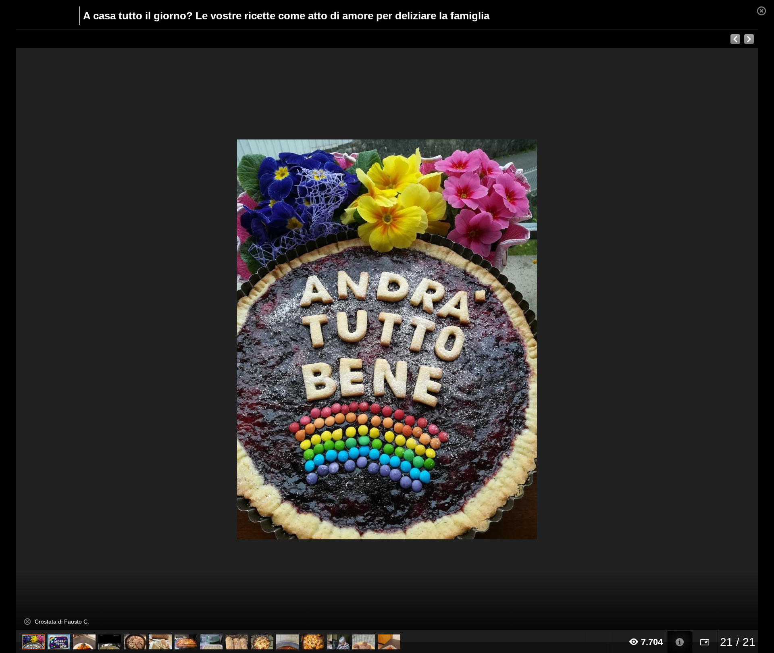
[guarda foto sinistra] (90, 339)
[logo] (35, 15)
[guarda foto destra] (461, 339)
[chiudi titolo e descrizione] (27, 621)
